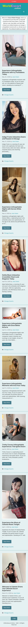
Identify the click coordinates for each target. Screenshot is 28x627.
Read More (7, 89)
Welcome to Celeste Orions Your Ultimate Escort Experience (12, 588)
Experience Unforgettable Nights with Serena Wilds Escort (12, 209)
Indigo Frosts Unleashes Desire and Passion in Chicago (14, 138)
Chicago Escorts (8, 95)
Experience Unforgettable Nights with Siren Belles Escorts (12, 325)
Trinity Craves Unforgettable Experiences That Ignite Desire (13, 445)
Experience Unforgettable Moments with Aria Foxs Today (13, 384)
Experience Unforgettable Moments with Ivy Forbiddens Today (13, 72)
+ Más (14, 618)
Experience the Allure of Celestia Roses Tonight (11, 523)
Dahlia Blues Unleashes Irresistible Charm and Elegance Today (11, 277)
